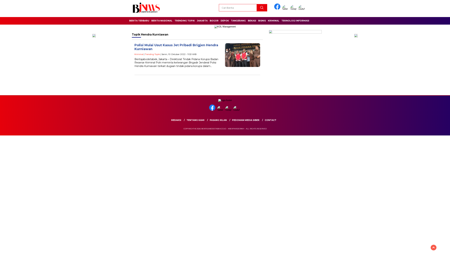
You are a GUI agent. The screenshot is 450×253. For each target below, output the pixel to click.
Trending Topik (185, 20)
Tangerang (238, 20)
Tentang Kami (195, 120)
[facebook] (278, 9)
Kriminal (273, 20)
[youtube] (302, 9)
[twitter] (286, 9)
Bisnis (262, 20)
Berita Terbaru (139, 20)
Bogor (214, 20)
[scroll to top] (433, 247)
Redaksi (176, 120)
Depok (225, 20)
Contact (270, 120)
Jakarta (202, 20)
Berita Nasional (161, 20)
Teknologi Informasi (295, 20)
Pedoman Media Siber (245, 120)
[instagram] (294, 9)
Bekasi (252, 20)
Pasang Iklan (218, 120)
